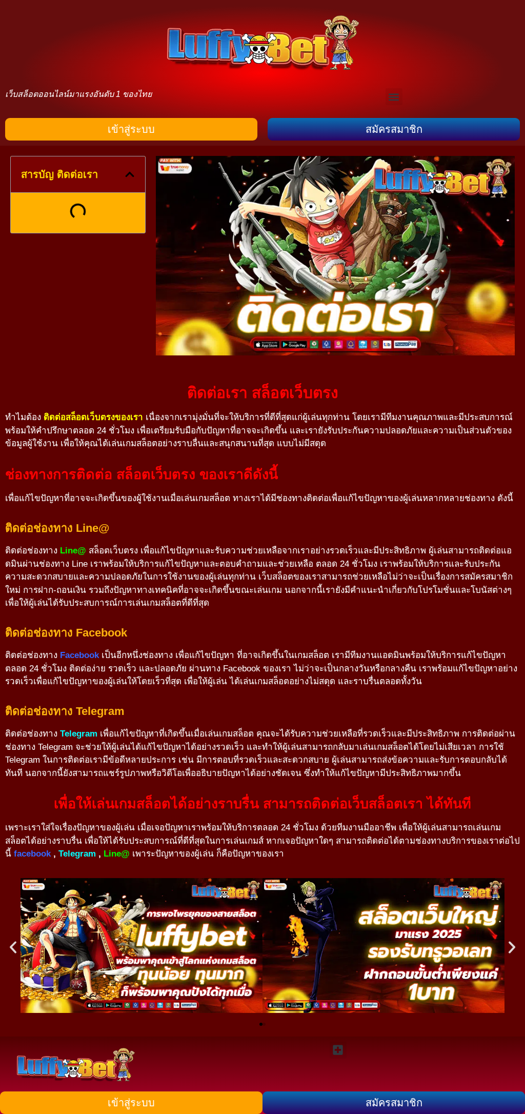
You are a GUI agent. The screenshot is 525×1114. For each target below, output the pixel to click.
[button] (394, 96)
